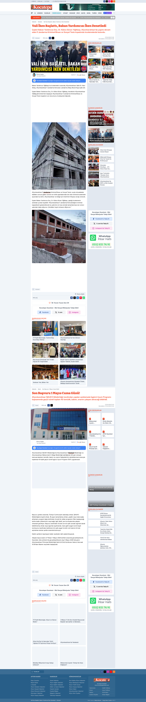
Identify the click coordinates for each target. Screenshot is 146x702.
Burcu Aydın (41, 75)
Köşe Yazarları (35, 680)
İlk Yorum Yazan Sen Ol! (60, 303)
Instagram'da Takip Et (102, 228)
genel (36, 405)
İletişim (47, 1)
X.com (60, 312)
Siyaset (65, 13)
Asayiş (83, 13)
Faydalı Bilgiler (54, 691)
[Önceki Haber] (111, 17)
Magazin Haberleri (55, 693)
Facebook (45, 312)
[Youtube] (112, 1)
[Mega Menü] (32, 13)
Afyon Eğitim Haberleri (56, 684)
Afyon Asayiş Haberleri (37, 695)
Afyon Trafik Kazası (74, 684)
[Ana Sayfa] (35, 13)
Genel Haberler (54, 680)
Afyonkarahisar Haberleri (76, 691)
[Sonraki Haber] (114, 17)
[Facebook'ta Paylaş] (50, 38)
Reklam (40, 1)
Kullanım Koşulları (94, 694)
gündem (37, 38)
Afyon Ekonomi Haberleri (38, 691)
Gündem (40, 13)
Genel (89, 13)
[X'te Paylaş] (53, 38)
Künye (34, 1)
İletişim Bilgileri (105, 694)
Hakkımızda (92, 688)
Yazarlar (47, 13)
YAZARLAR (36, 671)
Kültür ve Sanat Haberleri (57, 687)
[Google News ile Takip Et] (81, 74)
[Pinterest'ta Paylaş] (80, 298)
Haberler (34, 21)
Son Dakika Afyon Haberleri (77, 680)
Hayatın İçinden (54, 689)
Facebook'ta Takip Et (102, 219)
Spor (78, 13)
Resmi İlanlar (34, 682)
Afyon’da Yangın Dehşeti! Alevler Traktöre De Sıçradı (48, 17)
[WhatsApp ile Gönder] (84, 298)
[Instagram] (109, 1)
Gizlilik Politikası (106, 688)
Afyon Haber (72, 689)
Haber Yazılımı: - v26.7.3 (101, 700)
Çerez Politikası (106, 690)
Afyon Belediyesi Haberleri (76, 682)
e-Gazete (33, 684)
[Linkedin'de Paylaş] (77, 298)
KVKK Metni (105, 692)
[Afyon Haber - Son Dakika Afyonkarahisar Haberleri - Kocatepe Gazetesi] (102, 679)
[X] (107, 1)
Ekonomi (72, 13)
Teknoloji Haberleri (55, 695)
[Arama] (114, 13)
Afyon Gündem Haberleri (38, 687)
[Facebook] (104, 1)
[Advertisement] (23, 37)
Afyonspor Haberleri (36, 693)
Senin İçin (108, 13)
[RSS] (114, 1)
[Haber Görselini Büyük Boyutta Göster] (59, 56)
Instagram (75, 312)
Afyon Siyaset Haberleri (37, 689)
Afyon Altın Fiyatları (74, 693)
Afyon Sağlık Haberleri (56, 682)
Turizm (94, 13)
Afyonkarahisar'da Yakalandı (80, 17)
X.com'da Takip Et (102, 223)
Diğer (100, 13)
